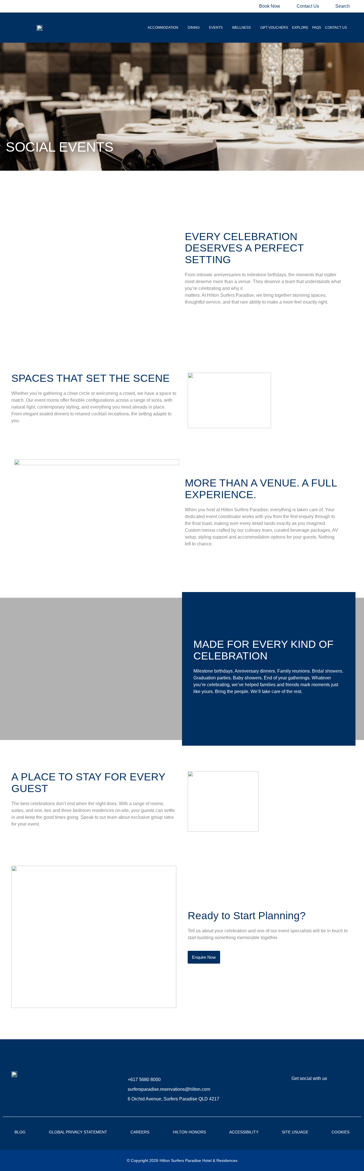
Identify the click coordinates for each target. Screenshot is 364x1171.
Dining (194, 28)
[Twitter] (318, 1097)
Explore (300, 28)
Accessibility (243, 1132)
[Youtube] (335, 1097)
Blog (20, 1132)
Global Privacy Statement (78, 1132)
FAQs (316, 28)
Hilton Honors (189, 1132)
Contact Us (336, 28)
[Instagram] (301, 1097)
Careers (140, 1132)
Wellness (241, 28)
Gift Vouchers (274, 28)
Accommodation (163, 28)
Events (216, 28)
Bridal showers (327, 671)
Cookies (340, 1132)
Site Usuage (295, 1132)
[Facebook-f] (284, 1097)
